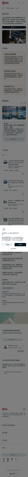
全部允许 (20, 244)
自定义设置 (14, 249)
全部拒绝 (8, 244)
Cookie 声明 (19, 240)
